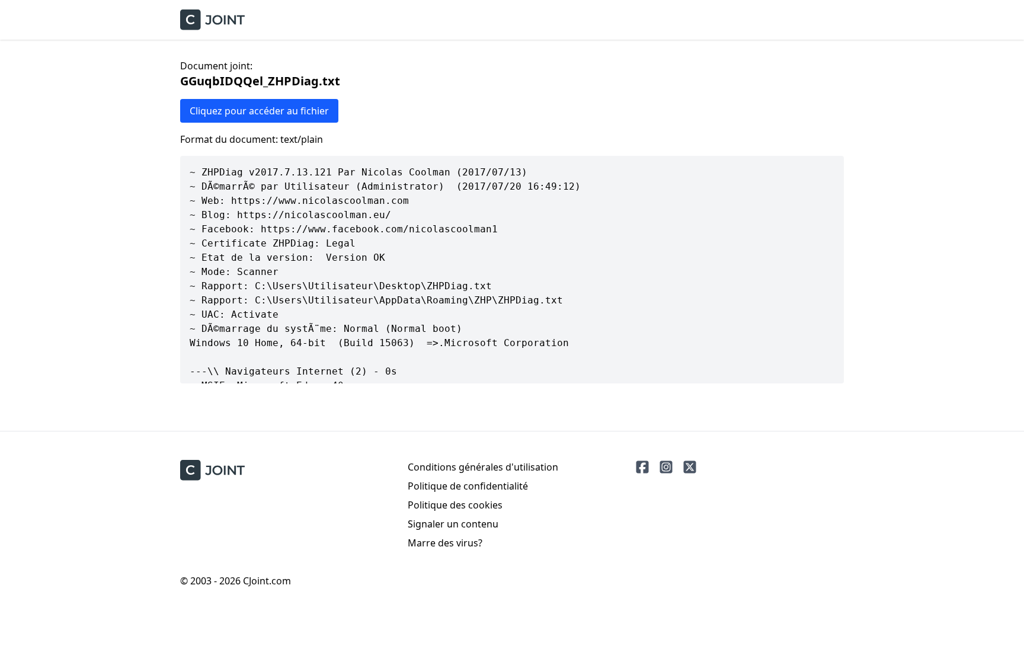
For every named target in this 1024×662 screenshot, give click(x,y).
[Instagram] (666, 467)
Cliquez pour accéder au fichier (259, 110)
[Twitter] (690, 467)
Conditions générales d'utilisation (483, 467)
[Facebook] (642, 467)
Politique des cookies (455, 504)
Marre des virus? (445, 542)
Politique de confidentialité (468, 485)
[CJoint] (212, 470)
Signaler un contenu (453, 523)
